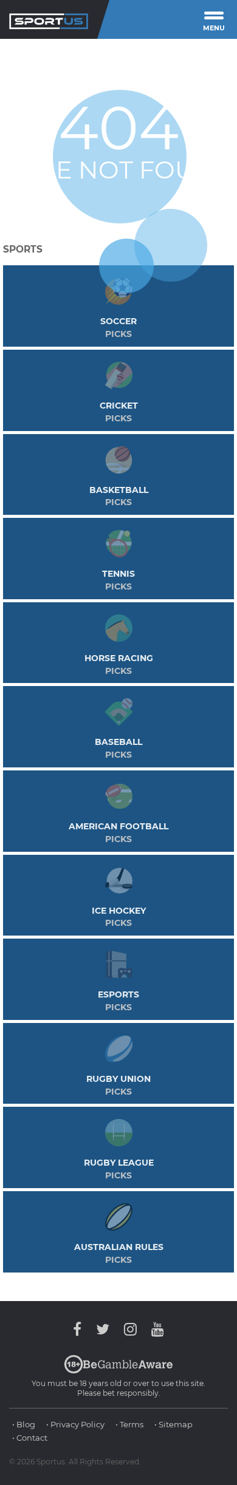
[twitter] (102, 1329)
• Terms (129, 1424)
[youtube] (154, 1329)
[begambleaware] (118, 1370)
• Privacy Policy (75, 1424)
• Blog (23, 1424)
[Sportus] (48, 19)
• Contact (29, 1438)
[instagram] (130, 1329)
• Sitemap (173, 1424)
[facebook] (80, 1329)
